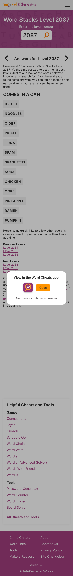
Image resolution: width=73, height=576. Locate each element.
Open (43, 287)
